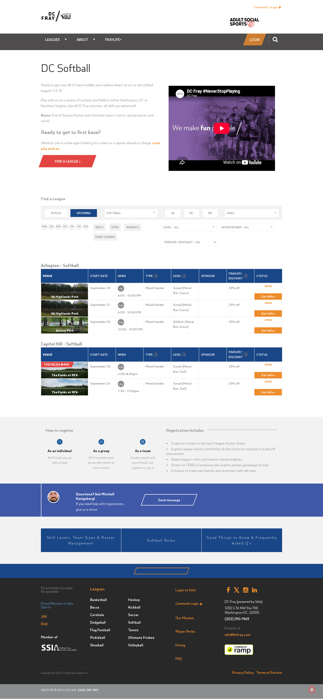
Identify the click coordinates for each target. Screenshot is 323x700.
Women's (132, 227)
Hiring (180, 645)
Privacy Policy (242, 672)
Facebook (228, 590)
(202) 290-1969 (237, 619)
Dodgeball (98, 622)
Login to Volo (185, 590)
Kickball (134, 607)
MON (44, 226)
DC (191, 213)
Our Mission (184, 617)
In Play (56, 213)
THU (65, 226)
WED (58, 226)
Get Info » (268, 296)
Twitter (236, 590)
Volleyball (135, 645)
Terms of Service (269, 672)
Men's (99, 227)
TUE (51, 226)
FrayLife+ (113, 39)
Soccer (133, 614)
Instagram (245, 590)
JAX (44, 616)
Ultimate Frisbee (141, 637)
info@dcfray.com (237, 634)
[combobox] (131, 213)
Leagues (52, 39)
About (82, 39)
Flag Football (100, 629)
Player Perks (185, 631)
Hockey (134, 599)
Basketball (98, 599)
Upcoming (84, 213)
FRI (72, 226)
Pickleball (97, 637)
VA (173, 213)
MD (210, 213)
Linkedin (254, 590)
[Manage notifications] (312, 689)
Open (115, 227)
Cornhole (97, 614)
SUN (85, 226)
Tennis (133, 629)
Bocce (94, 607)
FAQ (178, 658)
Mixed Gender (105, 237)
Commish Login (266, 7)
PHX (44, 624)
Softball (134, 622)
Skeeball (97, 645)
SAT (79, 226)
